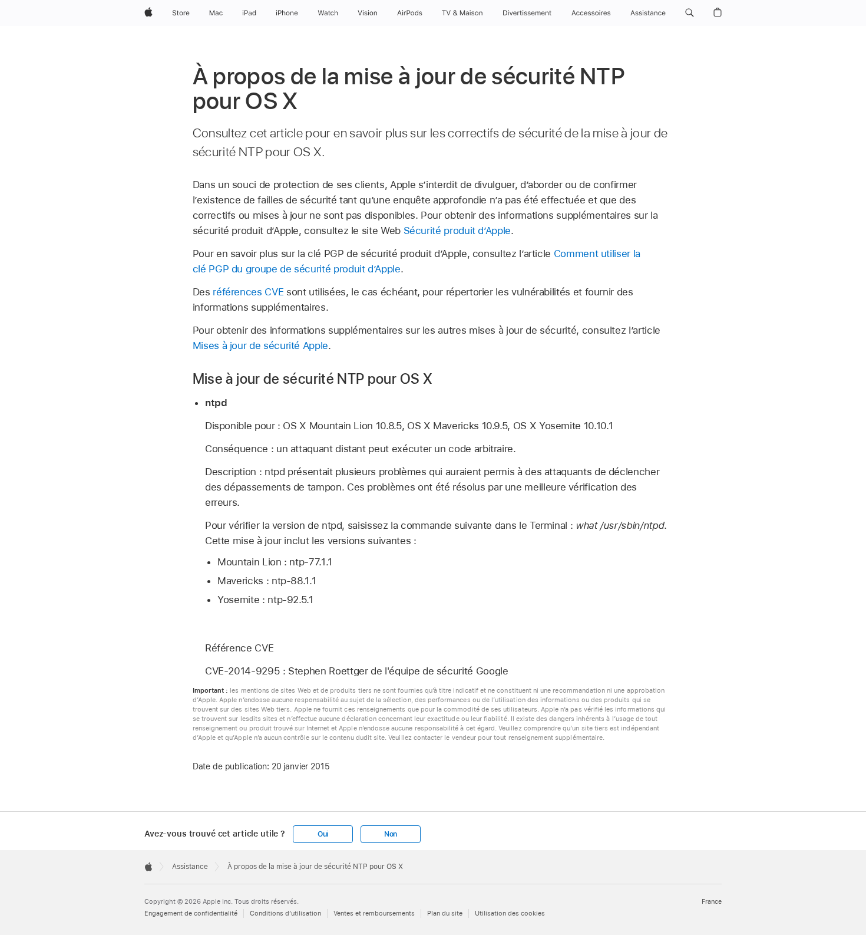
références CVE (248, 292)
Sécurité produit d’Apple (457, 230)
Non (390, 834)
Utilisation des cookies (510, 913)
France (712, 902)
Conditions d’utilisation (285, 913)
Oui (323, 834)
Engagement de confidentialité (190, 913)
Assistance (190, 866)
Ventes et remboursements (374, 913)
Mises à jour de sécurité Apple (260, 345)
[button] (689, 13)
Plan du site (444, 913)
